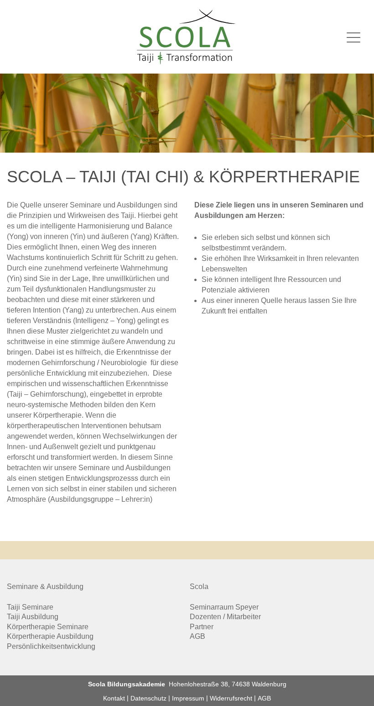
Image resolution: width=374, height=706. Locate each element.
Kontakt (114, 698)
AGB (197, 636)
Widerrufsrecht (231, 698)
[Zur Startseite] (187, 36)
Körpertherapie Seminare (47, 627)
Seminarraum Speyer (224, 607)
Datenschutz (148, 698)
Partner (201, 627)
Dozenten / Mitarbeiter (225, 617)
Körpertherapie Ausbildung (50, 636)
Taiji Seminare (30, 607)
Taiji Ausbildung (32, 617)
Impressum (188, 698)
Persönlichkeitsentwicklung (51, 646)
